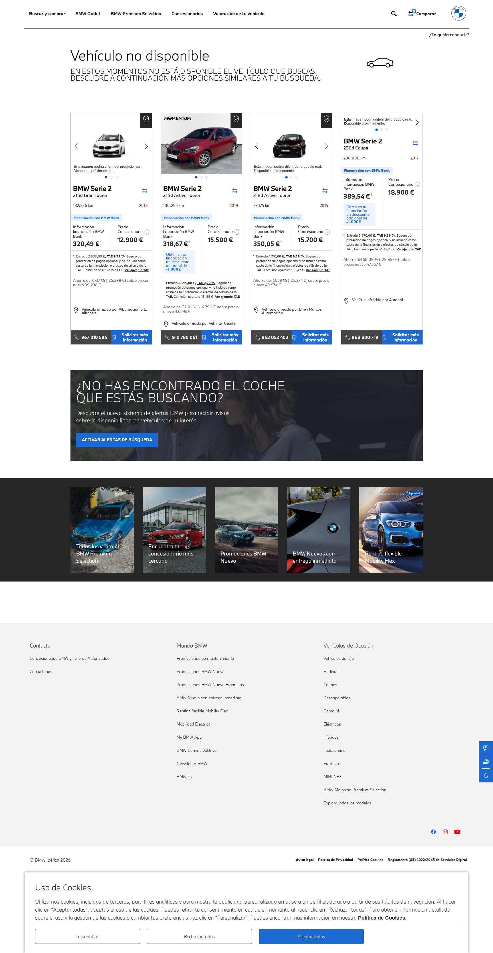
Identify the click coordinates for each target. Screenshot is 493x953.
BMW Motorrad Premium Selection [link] (355, 789)
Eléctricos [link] (332, 724)
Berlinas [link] (331, 671)
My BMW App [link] (189, 737)
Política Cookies (370, 859)
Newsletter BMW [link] (192, 763)
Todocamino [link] (334, 750)
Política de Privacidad (335, 859)
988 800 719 (365, 337)
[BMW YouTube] (457, 832)
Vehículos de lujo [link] (339, 658)
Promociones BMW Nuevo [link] (201, 671)
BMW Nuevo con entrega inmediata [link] (209, 697)
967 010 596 (94, 337)
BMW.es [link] (184, 776)
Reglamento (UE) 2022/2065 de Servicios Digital (427, 859)
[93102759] (111, 143)
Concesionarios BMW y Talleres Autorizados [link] (69, 658)
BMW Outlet (87, 13)
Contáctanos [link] (41, 671)
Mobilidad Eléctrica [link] (194, 724)
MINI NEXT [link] (334, 776)
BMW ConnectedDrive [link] (197, 750)
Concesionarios (187, 13)
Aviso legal (305, 859)
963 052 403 (275, 337)
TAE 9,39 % (116, 256)
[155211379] (291, 143)
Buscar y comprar (47, 13)
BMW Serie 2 (92, 191)
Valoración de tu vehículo (238, 13)
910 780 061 (184, 337)
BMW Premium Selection (136, 13)
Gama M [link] (331, 711)
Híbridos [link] (331, 737)
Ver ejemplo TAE (137, 270)
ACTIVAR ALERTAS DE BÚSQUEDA (117, 439)
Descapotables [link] (337, 697)
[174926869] (201, 143)
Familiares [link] (333, 763)
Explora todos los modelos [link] (347, 803)
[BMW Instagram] (445, 832)
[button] (106, 177)
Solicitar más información (135, 337)
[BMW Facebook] (433, 832)
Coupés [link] (330, 684)
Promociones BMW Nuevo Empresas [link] (210, 684)
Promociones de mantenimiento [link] (205, 658)
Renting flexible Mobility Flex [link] (202, 711)
